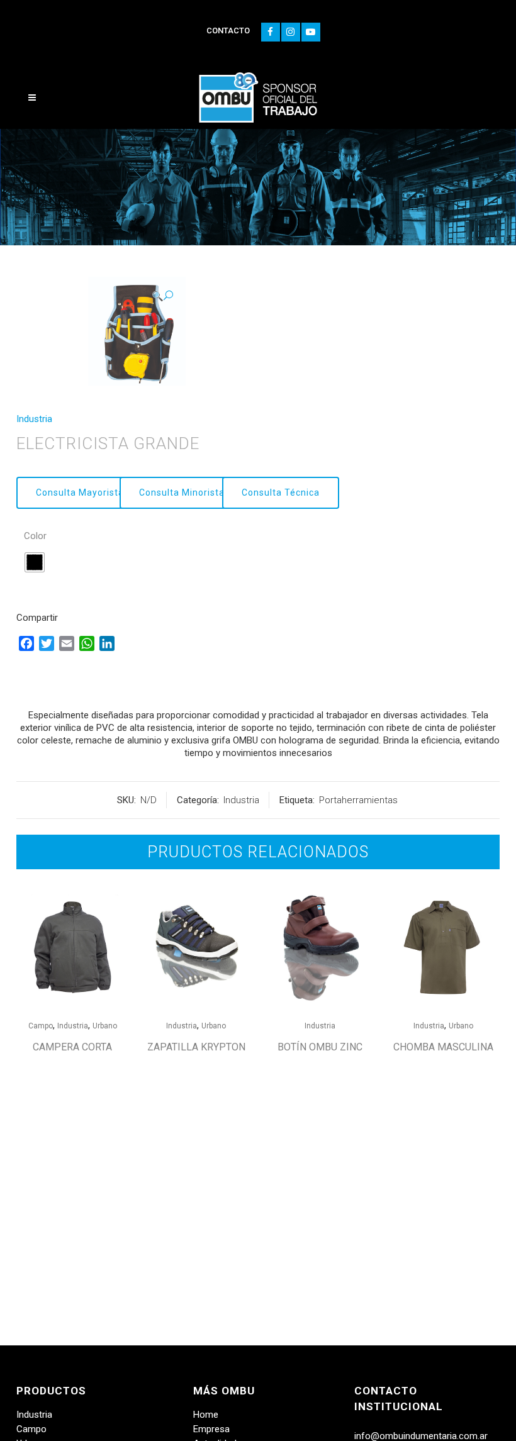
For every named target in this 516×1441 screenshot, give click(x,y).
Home (205, 1414)
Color (35, 536)
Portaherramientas (358, 800)
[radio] (34, 562)
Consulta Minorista (182, 492)
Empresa (211, 1429)
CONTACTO (228, 30)
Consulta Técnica (281, 492)
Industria (34, 419)
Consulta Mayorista (80, 492)
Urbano (105, 1025)
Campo (40, 1025)
